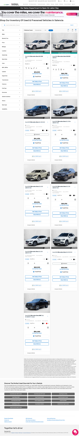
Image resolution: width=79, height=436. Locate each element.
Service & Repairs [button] (67, 4)
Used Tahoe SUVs (16, 397)
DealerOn (13, 432)
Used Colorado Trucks (63, 397)
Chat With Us (37, 84)
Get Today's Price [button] (37, 81)
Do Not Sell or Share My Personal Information (35, 421)
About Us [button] (73, 4)
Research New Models (8, 418)
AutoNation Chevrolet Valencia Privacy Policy (56, 420)
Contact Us (6, 420)
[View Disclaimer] (36, 68)
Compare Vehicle (31, 225)
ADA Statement (29, 418)
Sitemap (16, 432)
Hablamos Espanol (8, 421)
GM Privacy (21, 432)
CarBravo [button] (48, 4)
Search (71, 25)
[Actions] (48, 57)
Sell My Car (61, 4)
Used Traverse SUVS (39, 397)
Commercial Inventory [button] (41, 4)
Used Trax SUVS (63, 400)
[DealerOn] (7, 431)
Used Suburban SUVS (15, 400)
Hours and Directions (51, 418)
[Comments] (48, 68)
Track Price (38, 76)
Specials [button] (56, 4)
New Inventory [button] (25, 4)
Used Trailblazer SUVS (39, 400)
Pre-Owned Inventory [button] (32, 4)
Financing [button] (52, 4)
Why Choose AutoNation (30, 420)
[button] (49, 42)
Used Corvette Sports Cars (16, 407)
